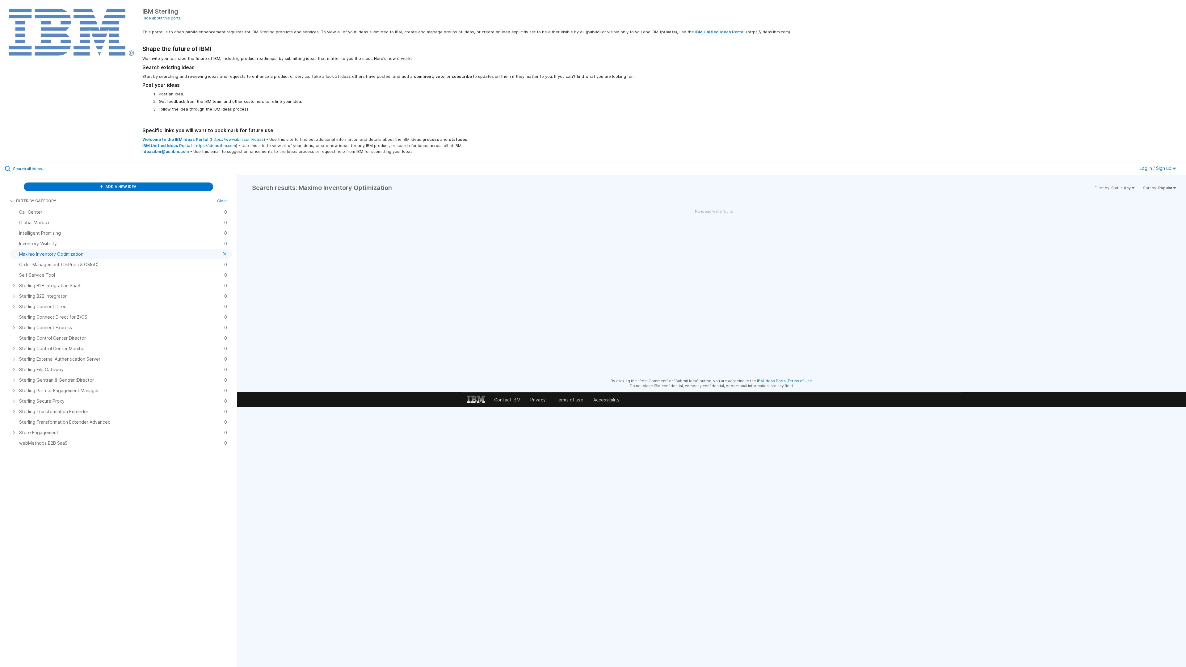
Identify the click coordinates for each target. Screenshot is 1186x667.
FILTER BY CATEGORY (36, 201)
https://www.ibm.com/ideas (237, 139)
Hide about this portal (162, 18)
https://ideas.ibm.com (215, 145)
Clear (222, 201)
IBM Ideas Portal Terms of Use (784, 381)
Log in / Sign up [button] (1156, 168)
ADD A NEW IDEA (120, 186)
